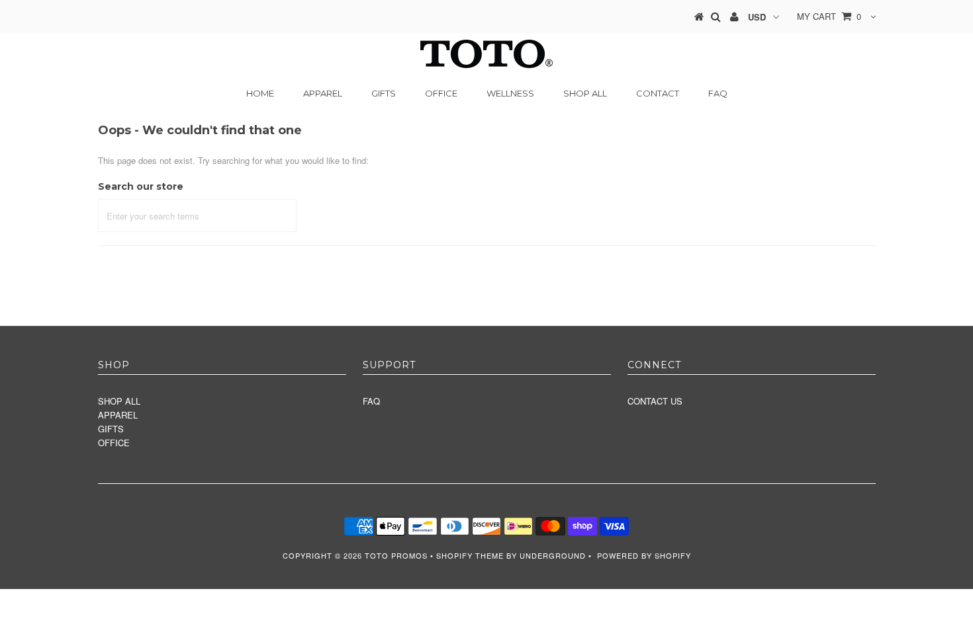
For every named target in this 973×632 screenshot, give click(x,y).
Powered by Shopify (644, 555)
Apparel (322, 93)
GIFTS (111, 428)
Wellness (510, 93)
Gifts (383, 93)
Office (441, 93)
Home (260, 93)
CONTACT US (654, 401)
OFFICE (114, 442)
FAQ (717, 93)
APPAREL (118, 415)
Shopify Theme (470, 555)
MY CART (829, 16)
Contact (657, 93)
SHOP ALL (585, 93)
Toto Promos (396, 555)
